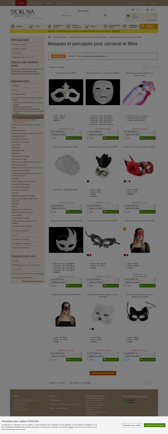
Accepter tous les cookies (154, 425)
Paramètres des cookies (132, 425)
